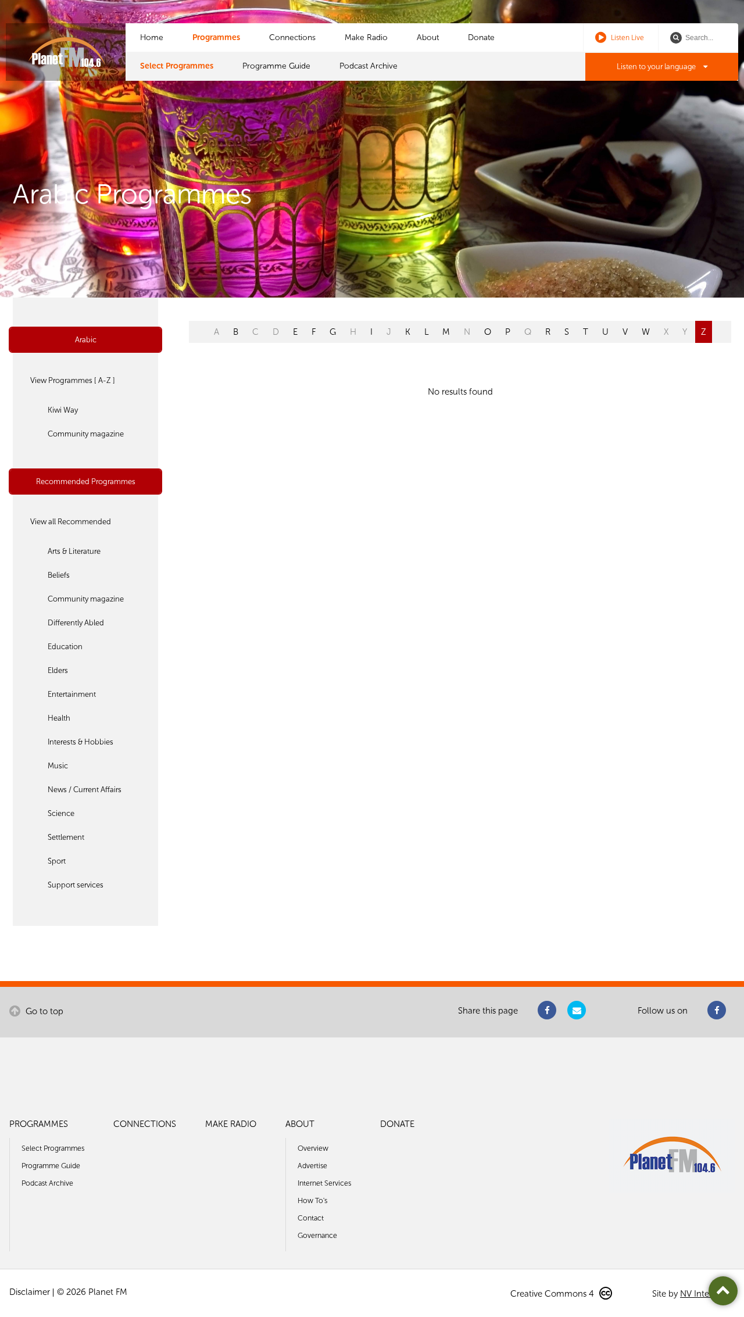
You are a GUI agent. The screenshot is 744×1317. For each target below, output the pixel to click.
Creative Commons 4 (553, 1294)
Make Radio (366, 37)
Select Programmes (176, 66)
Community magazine (86, 434)
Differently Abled (76, 622)
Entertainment (72, 694)
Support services (75, 885)
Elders (58, 670)
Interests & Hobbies (80, 742)
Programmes (216, 37)
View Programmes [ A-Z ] (72, 380)
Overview (313, 1148)
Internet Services (324, 1183)
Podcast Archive (368, 66)
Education (65, 646)
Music (58, 765)
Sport (57, 861)
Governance (317, 1235)
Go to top (43, 1011)
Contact (311, 1218)
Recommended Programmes (85, 481)
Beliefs (59, 575)
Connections (292, 37)
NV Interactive (707, 1294)
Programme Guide (276, 66)
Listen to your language (657, 66)
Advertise (312, 1165)
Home (151, 37)
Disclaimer (29, 1292)
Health (59, 718)
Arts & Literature (74, 551)
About (428, 37)
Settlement (66, 837)
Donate (481, 37)
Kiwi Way (63, 410)
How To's (312, 1200)
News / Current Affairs (84, 789)
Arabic (85, 339)
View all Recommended (70, 521)
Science (61, 813)
